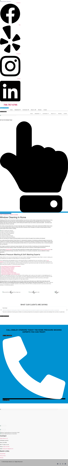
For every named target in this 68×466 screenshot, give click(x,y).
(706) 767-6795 (6, 446)
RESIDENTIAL (6, 214)
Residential (17, 109)
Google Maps (2, 453)
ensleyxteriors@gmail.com (8, 448)
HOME (1, 214)
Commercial (25, 109)
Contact (45, 109)
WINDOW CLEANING (14, 214)
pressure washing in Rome (45, 249)
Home (11, 109)
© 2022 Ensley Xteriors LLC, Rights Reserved (12, 461)
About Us (33, 109)
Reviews (39, 109)
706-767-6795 (10, 105)
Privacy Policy (3, 455)
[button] (1, 233)
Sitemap (1, 457)
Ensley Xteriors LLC (4, 438)
